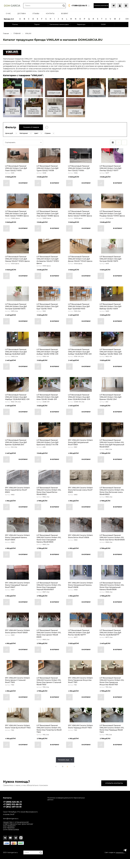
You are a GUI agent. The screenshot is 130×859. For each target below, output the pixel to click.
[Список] (118, 142)
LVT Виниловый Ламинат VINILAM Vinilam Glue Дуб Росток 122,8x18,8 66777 (110, 632)
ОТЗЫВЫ (35, 13)
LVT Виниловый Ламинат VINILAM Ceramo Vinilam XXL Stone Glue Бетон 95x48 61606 (112, 537)
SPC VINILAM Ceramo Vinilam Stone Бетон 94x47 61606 (80, 536)
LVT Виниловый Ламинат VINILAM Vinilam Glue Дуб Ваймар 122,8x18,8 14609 (16, 352)
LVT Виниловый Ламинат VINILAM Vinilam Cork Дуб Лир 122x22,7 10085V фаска (48, 213)
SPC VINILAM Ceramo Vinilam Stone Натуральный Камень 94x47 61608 (80, 585)
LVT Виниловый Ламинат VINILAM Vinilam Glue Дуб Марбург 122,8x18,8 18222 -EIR (17, 397)
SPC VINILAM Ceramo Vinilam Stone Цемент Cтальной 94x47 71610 (17, 680)
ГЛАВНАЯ (17, 33)
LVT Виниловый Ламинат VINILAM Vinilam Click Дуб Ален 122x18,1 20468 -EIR (47, 397)
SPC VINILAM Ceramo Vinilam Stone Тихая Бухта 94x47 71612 (17, 726)
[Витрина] (112, 142)
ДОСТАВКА (21, 13)
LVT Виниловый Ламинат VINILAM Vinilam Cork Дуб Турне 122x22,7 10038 (47, 168)
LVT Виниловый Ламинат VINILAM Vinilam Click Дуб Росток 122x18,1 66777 (79, 632)
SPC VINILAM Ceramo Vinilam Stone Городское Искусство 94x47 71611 (80, 680)
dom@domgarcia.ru (10, 818)
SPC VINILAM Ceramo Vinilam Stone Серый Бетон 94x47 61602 (17, 490)
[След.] (74, 766)
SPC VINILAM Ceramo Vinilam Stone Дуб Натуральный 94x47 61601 (80, 442)
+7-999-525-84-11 (79, 5)
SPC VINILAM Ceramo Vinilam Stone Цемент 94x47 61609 (17, 631)
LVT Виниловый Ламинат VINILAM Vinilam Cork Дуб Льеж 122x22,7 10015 (16, 168)
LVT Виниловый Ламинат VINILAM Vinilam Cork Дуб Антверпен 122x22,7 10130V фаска (48, 260)
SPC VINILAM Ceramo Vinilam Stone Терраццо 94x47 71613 (80, 726)
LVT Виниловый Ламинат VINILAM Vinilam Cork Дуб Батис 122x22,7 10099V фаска (80, 213)
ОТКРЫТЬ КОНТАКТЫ (101, 5)
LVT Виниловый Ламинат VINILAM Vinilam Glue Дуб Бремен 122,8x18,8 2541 (16, 442)
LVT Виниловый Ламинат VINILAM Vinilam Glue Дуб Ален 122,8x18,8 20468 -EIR (79, 397)
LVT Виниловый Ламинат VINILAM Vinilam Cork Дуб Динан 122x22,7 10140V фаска (80, 259)
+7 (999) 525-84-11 (12, 802)
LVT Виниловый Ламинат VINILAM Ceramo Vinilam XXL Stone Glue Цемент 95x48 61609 (49, 633)
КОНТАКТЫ (50, 13)
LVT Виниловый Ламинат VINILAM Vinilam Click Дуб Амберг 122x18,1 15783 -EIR (47, 352)
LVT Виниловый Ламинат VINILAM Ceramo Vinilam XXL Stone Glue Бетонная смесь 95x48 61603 (112, 491)
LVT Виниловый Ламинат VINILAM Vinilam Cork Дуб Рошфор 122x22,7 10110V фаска (112, 213)
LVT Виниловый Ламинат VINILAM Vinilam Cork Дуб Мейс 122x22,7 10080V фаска (17, 213)
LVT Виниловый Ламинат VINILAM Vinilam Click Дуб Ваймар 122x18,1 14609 (110, 306)
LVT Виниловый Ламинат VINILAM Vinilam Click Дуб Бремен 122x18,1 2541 (110, 397)
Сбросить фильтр (47, 127)
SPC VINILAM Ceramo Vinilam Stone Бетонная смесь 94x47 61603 (80, 490)
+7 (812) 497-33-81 (12, 807)
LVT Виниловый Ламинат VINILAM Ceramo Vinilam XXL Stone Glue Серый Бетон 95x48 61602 (49, 491)
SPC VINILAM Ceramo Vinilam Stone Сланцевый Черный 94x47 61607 (17, 585)
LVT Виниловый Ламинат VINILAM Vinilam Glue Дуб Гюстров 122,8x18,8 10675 (16, 306)
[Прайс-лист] (124, 142)
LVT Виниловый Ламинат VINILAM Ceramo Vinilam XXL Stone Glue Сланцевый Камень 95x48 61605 (49, 538)
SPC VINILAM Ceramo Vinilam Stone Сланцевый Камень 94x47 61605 (17, 537)
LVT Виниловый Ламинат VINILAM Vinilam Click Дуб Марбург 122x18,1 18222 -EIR (111, 352)
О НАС (8, 13)
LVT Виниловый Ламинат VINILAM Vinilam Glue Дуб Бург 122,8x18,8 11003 (79, 306)
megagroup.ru (120, 852)
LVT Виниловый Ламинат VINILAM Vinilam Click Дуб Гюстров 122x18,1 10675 (110, 259)
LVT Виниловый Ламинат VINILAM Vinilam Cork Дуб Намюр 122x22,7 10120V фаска (17, 259)
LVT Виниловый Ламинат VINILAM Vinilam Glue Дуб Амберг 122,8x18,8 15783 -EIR (80, 352)
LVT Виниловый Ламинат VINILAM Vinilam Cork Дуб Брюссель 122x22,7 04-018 (47, 442)
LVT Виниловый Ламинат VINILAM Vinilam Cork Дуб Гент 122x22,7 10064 (79, 168)
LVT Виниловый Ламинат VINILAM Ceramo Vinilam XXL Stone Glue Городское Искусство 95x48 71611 (112, 681)
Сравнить (6, 183)
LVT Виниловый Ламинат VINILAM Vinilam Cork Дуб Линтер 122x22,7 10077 (110, 168)
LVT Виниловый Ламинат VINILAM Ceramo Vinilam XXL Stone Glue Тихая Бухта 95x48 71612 (49, 728)
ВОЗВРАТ (64, 13)
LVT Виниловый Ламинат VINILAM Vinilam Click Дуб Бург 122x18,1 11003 (47, 306)
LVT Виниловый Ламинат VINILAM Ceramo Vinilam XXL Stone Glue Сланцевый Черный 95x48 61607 (49, 586)
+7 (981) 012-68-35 (12, 804)
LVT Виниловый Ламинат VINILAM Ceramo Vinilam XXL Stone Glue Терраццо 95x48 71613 (112, 728)
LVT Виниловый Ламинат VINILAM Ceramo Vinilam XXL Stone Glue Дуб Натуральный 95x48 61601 (112, 443)
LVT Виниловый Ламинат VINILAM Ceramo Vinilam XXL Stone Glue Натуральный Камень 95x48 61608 (112, 586)
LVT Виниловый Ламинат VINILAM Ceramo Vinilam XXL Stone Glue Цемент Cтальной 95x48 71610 (49, 681)
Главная (6, 33)
